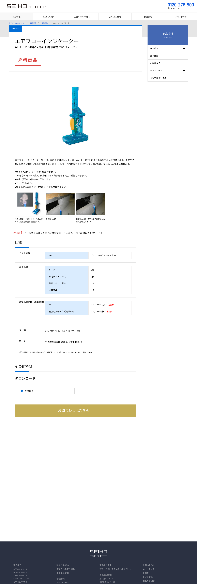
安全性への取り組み (66, 569)
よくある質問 (63, 573)
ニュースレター (150, 569)
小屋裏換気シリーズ (21, 575)
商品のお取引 (106, 565)
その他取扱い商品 (20, 582)
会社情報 (61, 578)
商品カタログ (149, 581)
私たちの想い (63, 565)
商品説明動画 (106, 574)
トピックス (148, 577)
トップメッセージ (63, 583)
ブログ (146, 573)
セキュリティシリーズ (21, 579)
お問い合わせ (149, 565)
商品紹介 (17, 565)
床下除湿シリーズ (20, 572)
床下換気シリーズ (20, 569)
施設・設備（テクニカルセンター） (116, 569)
